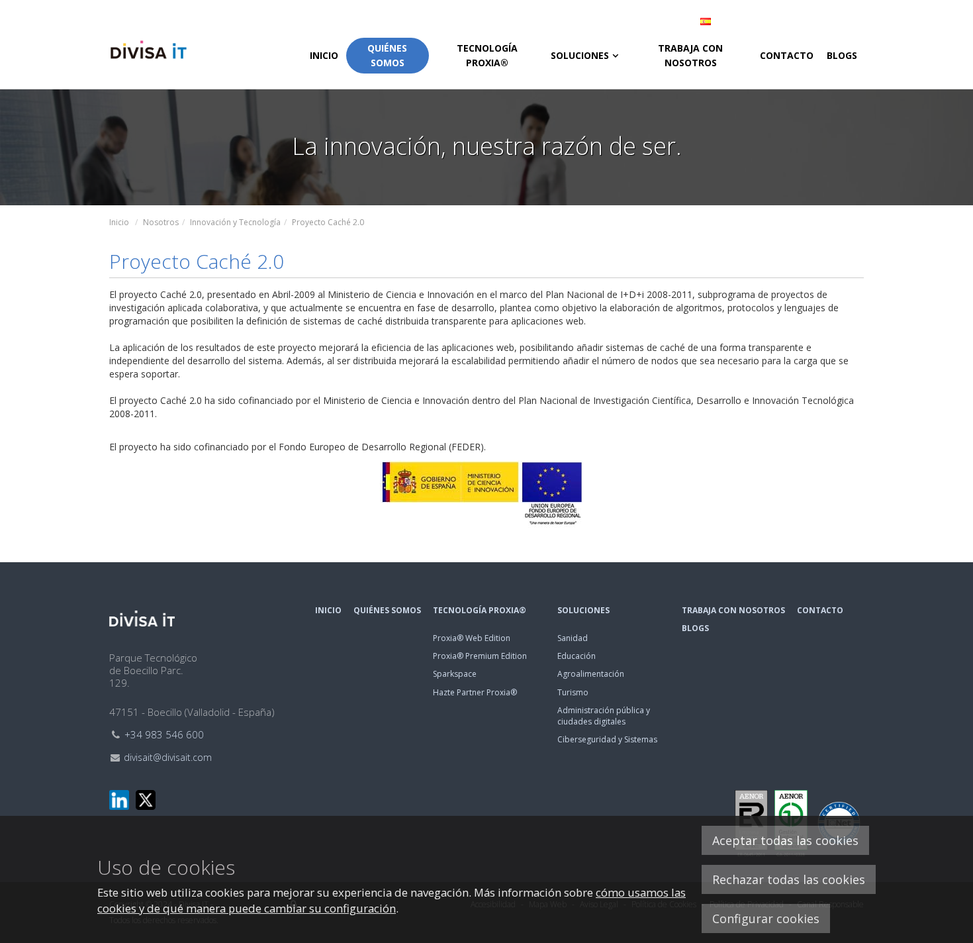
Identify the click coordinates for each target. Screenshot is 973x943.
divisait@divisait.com (168, 757)
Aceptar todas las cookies (785, 840)
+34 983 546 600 (164, 734)
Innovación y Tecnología (235, 222)
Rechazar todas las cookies (788, 879)
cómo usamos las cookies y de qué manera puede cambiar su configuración (391, 900)
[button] (777, 21)
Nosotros (161, 222)
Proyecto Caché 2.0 (328, 222)
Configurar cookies (765, 918)
